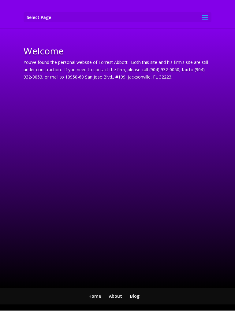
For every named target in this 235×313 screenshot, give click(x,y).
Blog (135, 296)
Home (94, 296)
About (115, 296)
